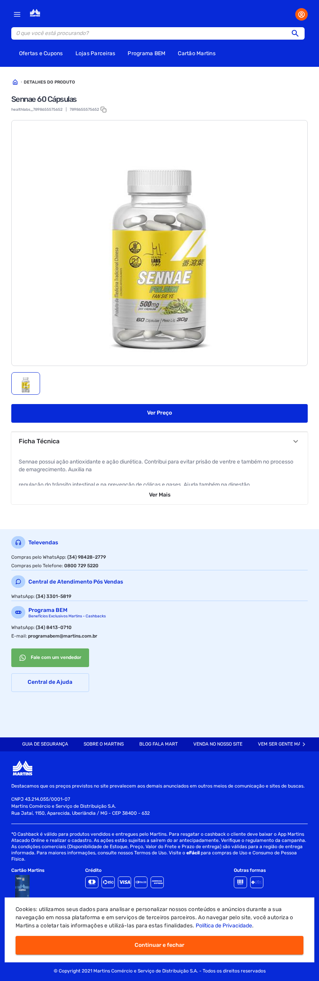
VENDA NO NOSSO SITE (217, 744)
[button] (298, 33)
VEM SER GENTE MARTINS (286, 744)
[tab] (25, 383)
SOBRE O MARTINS (104, 744)
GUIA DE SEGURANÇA (45, 744)
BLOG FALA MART (158, 744)
